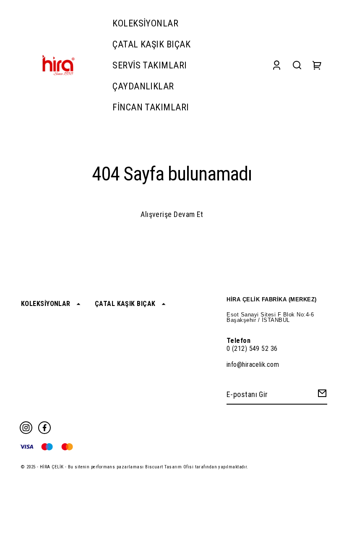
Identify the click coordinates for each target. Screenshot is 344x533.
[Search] (297, 65)
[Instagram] (26, 427)
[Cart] (317, 65)
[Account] (276, 65)
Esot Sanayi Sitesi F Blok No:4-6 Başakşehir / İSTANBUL (270, 317)
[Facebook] (44, 427)
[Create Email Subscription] (321, 395)
